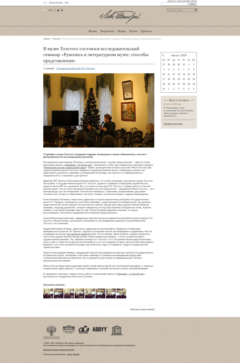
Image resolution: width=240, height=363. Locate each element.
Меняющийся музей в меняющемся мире (64, 167)
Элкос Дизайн (73, 354)
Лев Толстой (120, 23)
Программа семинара (54, 284)
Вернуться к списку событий (142, 309)
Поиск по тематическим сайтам (182, 1)
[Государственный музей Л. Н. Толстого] (69, 326)
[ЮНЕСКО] (116, 326)
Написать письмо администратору (58, 350)
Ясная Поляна (56, 3)
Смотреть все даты (173, 124)
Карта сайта (62, 10)
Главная (46, 39)
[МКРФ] (51, 326)
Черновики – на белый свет (78, 165)
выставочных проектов (78, 234)
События (56, 39)
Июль (163, 55)
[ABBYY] (100, 326)
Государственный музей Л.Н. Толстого (75, 68)
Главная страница (58, 10)
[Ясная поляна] (83, 326)
